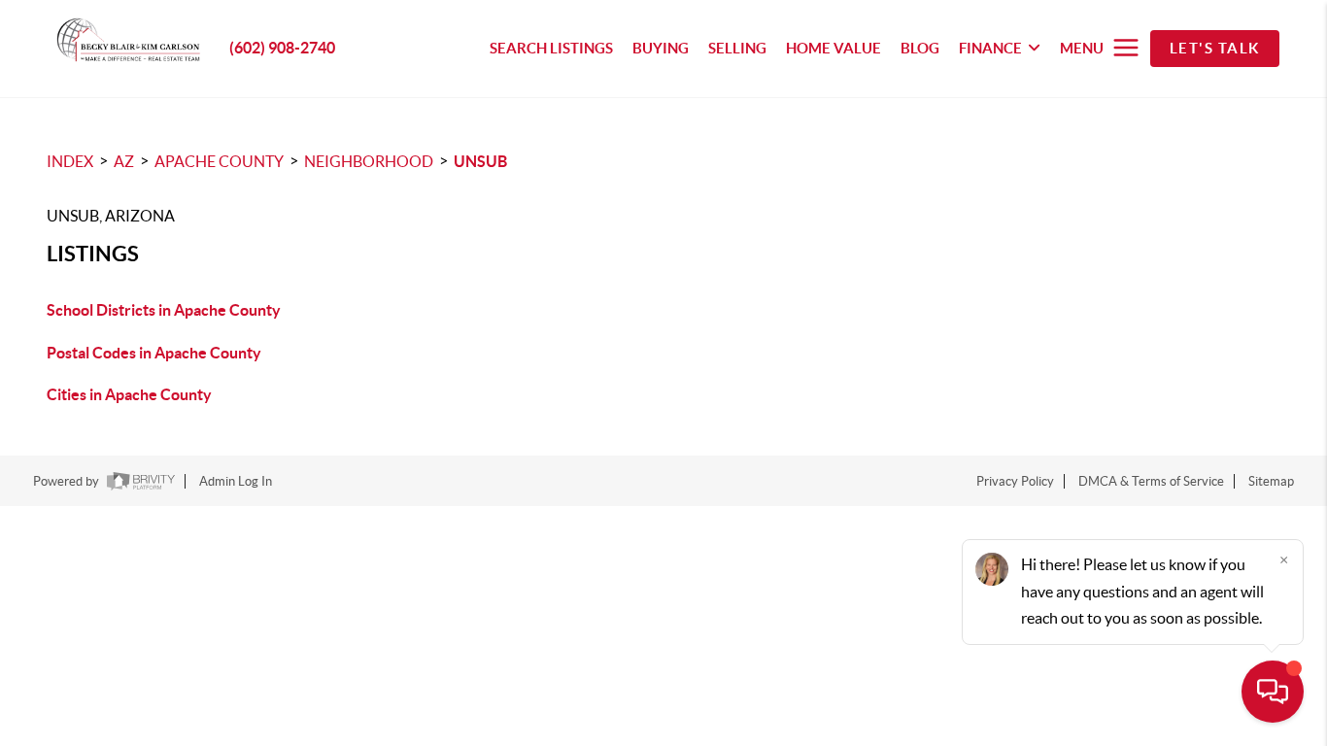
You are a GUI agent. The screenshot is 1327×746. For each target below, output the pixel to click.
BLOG (920, 48)
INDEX (70, 161)
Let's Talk (1215, 48)
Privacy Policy (1015, 481)
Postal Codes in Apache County (154, 352)
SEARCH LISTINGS (551, 48)
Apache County (219, 161)
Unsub (480, 161)
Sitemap (1271, 481)
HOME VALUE (833, 48)
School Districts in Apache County (164, 310)
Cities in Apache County (129, 394)
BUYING (660, 48)
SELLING (737, 48)
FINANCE (990, 48)
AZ (124, 161)
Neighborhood (368, 161)
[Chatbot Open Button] (1273, 692)
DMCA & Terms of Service (1151, 481)
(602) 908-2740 (282, 47)
